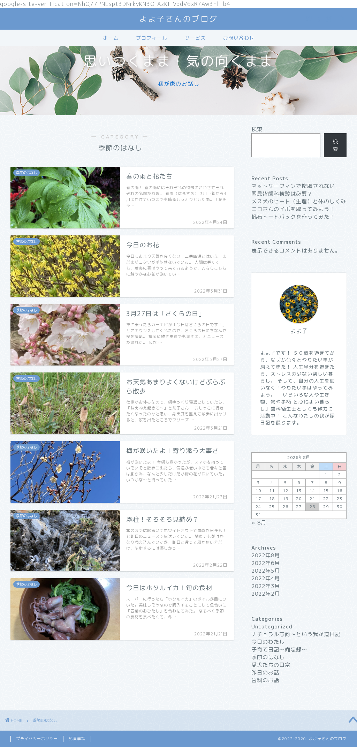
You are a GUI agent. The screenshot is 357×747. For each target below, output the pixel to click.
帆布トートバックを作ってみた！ (293, 216)
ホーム (111, 38)
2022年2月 (265, 593)
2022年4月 (265, 578)
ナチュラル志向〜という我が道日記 (296, 634)
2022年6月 (265, 563)
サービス (195, 38)
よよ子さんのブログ (178, 18)
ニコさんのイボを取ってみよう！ (293, 209)
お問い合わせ (239, 38)
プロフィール (151, 38)
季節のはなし (268, 657)
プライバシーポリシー (37, 738)
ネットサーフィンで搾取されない (293, 186)
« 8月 (258, 522)
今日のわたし (268, 642)
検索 (257, 129)
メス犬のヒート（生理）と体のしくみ (298, 201)
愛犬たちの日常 (270, 665)
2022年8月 (265, 555)
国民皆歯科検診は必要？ (282, 193)
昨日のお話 (265, 672)
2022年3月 (265, 586)
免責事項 (77, 738)
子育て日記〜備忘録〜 (279, 649)
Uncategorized (272, 626)
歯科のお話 (265, 680)
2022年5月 (265, 570)
